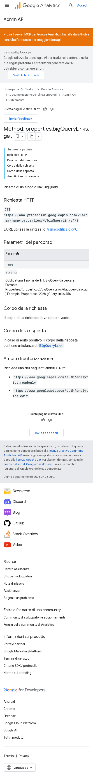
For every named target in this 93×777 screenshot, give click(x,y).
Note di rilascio (14, 583)
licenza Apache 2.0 (28, 459)
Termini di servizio (16, 658)
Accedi (82, 5)
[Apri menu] (7, 5)
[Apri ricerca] (71, 5)
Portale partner (14, 644)
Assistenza (12, 590)
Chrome (9, 709)
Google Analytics (52, 89)
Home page (11, 89)
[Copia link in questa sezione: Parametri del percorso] (56, 242)
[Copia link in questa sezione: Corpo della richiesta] (51, 308)
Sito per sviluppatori (18, 576)
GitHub (82, 34)
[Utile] (45, 109)
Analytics (50, 5)
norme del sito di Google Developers (27, 464)
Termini (9, 756)
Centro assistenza (17, 569)
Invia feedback (20, 119)
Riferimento (17, 100)
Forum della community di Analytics (29, 624)
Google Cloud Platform (20, 723)
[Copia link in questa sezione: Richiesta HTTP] (39, 200)
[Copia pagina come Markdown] (32, 136)
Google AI (10, 730)
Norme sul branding (17, 673)
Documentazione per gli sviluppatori (33, 94)
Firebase (10, 716)
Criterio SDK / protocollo (20, 665)
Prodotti (30, 89)
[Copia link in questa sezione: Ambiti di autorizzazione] (57, 359)
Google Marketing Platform (23, 651)
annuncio (24, 40)
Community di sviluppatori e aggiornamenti (34, 617)
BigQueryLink (51, 345)
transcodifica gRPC (62, 229)
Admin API (14, 19)
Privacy (24, 756)
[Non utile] (51, 109)
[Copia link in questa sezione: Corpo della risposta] (50, 331)
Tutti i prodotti (13, 737)
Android (9, 701)
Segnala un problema (19, 598)
